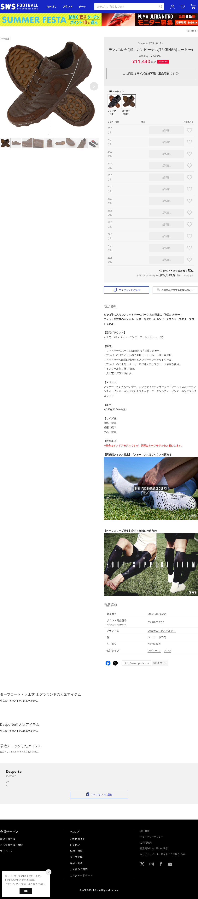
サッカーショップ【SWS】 (20, 7)
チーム (82, 6)
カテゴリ (52, 6)
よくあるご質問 (79, 869)
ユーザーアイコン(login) (172, 6)
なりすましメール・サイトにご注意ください (163, 854)
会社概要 (144, 831)
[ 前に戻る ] (192, 30)
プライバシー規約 (16, 884)
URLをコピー (160, 663)
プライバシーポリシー (151, 836)
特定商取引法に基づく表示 (154, 848)
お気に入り (183, 6)
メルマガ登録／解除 (11, 845)
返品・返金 (76, 863)
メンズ (167, 650)
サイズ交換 (76, 857)
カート (193, 6)
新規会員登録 (7, 839)
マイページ (6, 851)
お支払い (75, 845)
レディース (154, 650)
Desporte (151, 43)
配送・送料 (76, 851)
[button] (94, 86)
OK (26, 891)
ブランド (68, 6)
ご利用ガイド (77, 839)
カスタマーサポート (81, 875)
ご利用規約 (146, 842)
